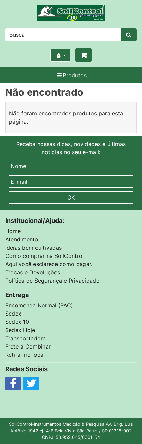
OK (71, 197)
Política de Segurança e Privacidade (52, 280)
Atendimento (21, 239)
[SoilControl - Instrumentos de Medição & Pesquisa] (71, 13)
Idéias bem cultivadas (33, 247)
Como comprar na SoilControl (44, 255)
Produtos (75, 75)
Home (13, 231)
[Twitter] (31, 385)
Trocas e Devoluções (32, 272)
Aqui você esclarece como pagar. (48, 264)
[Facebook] (13, 385)
